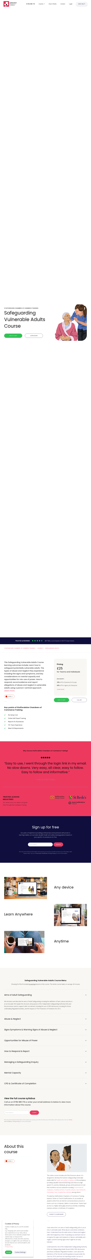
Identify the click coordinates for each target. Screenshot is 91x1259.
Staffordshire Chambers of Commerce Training (19, 648)
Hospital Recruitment (64, 1192)
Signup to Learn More (56, 1214)
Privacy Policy (52, 853)
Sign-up (58, 844)
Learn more (34, 335)
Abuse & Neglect (12, 1018)
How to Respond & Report (17, 1051)
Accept (8, 1252)
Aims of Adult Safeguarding (18, 994)
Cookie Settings (20, 1252)
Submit (34, 1112)
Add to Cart (13, 335)
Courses (40, 648)
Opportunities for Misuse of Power (21, 1040)
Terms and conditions (41, 853)
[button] (30, 4)
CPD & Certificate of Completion (20, 1083)
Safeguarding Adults (52, 648)
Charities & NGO (59, 1190)
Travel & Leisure (70, 1190)
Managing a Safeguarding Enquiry (21, 1062)
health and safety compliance (66, 1180)
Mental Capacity (12, 1072)
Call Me (79, 700)
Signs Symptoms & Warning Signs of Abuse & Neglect (30, 1029)
